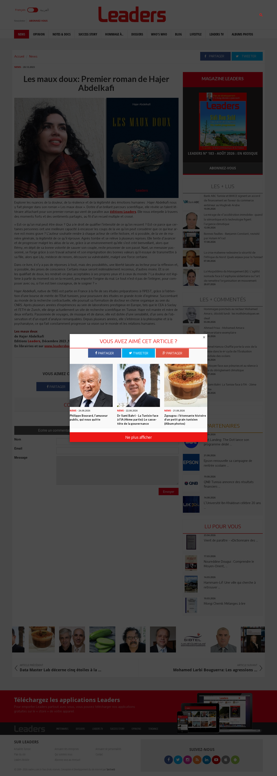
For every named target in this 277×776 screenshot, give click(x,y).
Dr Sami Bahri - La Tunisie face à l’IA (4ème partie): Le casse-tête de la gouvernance (137, 419)
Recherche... (193, 13)
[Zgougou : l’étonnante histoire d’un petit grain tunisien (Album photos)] (185, 385)
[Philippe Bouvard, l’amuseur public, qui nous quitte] (91, 385)
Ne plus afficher (138, 436)
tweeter (140, 353)
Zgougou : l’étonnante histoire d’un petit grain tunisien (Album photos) (185, 419)
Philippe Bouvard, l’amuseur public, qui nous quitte (89, 417)
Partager (105, 353)
